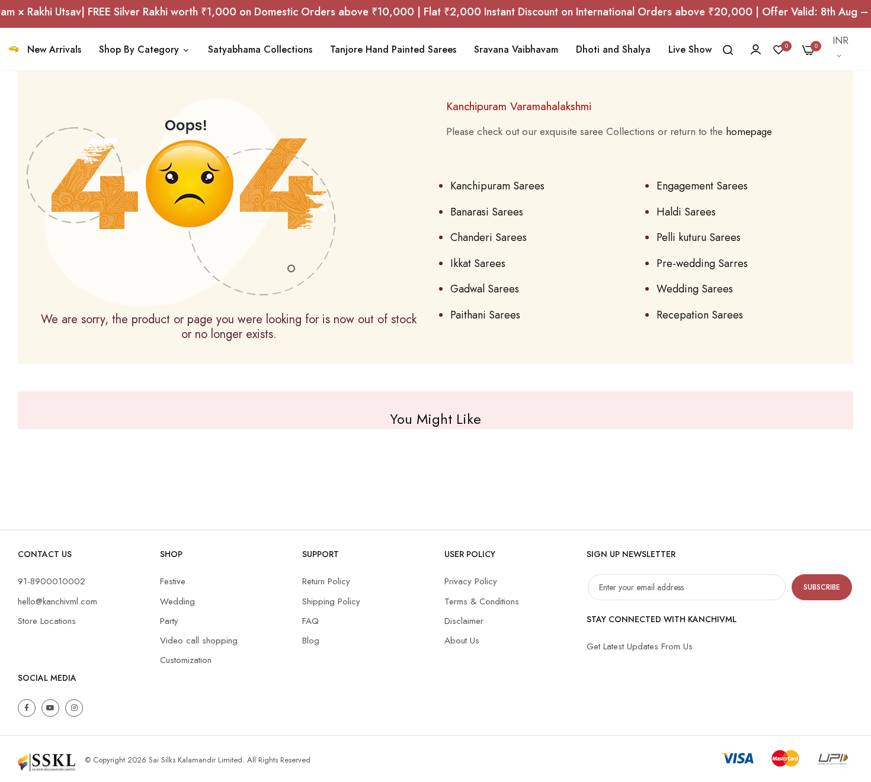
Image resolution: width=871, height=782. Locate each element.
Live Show (690, 49)
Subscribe (821, 587)
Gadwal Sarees (484, 289)
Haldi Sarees (686, 212)
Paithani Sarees (485, 315)
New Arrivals (54, 49)
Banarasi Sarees (486, 212)
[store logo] (13, 49)
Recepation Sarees (700, 315)
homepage (749, 131)
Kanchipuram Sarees (497, 186)
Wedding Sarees (695, 289)
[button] (841, 49)
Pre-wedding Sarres (702, 263)
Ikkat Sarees (477, 263)
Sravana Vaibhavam (516, 49)
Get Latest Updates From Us (640, 646)
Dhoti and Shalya (613, 49)
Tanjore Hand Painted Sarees (393, 49)
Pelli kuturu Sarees (699, 237)
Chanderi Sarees (488, 237)
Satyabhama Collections (260, 49)
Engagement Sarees (702, 186)
